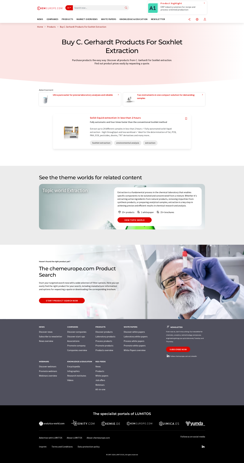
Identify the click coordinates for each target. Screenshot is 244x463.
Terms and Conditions (62, 446)
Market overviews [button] (87, 19)
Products (99, 371)
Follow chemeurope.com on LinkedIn (183, 356)
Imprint (43, 446)
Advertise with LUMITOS (50, 437)
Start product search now (62, 300)
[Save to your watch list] (186, 118)
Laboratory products (105, 336)
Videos (70, 380)
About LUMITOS (74, 437)
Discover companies (76, 331)
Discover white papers (134, 331)
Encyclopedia (73, 366)
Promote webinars (48, 371)
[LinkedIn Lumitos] (203, 446)
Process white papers (134, 341)
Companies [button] (52, 19)
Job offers (100, 380)
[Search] (126, 8)
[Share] (189, 19)
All (68, 8)
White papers (101, 375)
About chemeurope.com (98, 437)
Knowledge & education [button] (133, 19)
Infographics (73, 371)
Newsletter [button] (158, 19)
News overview (46, 341)
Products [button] (67, 19)
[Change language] (197, 19)
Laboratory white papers (136, 336)
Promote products (104, 345)
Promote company (76, 345)
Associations (73, 341)
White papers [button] (108, 19)
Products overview (104, 350)
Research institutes (76, 375)
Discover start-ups (76, 336)
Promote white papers (135, 345)
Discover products (104, 331)
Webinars (99, 384)
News (98, 366)
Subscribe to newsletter (50, 336)
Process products (103, 341)
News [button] (40, 19)
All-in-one (100, 389)
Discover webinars (47, 366)
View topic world (134, 220)
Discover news (46, 331)
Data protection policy (89, 446)
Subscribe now (178, 349)
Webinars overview (48, 375)
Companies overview (77, 350)
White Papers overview (134, 350)
